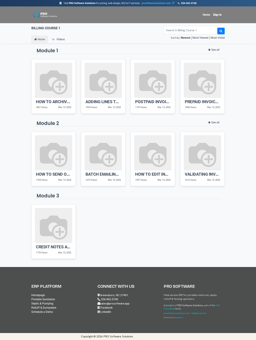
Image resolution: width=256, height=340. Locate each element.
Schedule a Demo (42, 312)
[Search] (221, 31)
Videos (58, 39)
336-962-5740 (188, 3)
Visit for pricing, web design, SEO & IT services (117, 3)
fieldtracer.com (199, 313)
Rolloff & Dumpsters (43, 307)
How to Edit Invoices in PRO (164, 174)
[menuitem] (206, 14)
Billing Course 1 (45, 28)
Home (41, 39)
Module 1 (47, 50)
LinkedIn (105, 312)
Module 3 (48, 195)
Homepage (38, 295)
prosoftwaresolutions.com (177, 313)
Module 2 (48, 123)
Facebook (106, 307)
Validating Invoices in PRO (213, 174)
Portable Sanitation (43, 299)
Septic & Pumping (42, 303)
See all (215, 49)
